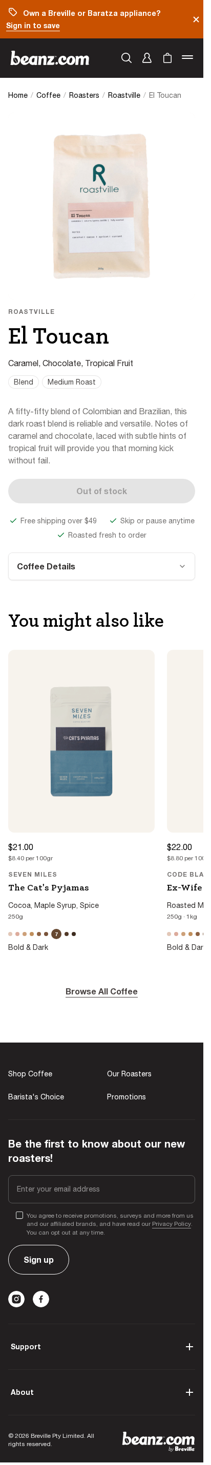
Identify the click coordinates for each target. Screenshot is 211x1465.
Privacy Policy (171, 1223)
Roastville (124, 95)
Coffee (48, 95)
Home (18, 95)
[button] (147, 58)
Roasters (84, 95)
